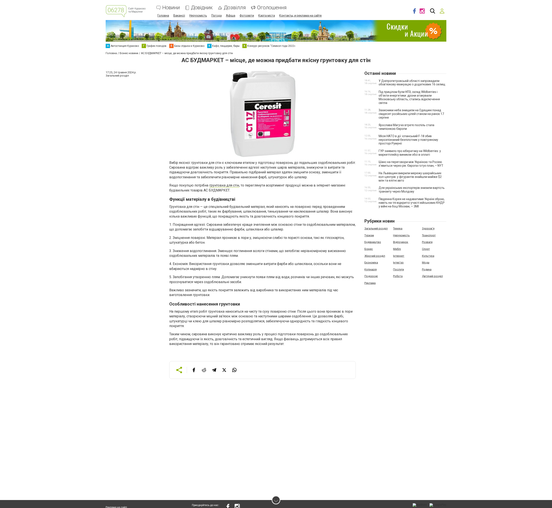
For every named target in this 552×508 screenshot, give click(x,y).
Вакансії (179, 15)
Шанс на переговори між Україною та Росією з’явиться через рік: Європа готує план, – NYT (411, 163)
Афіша (230, 15)
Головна (163, 15)
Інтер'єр (398, 262)
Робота (398, 276)
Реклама (370, 283)
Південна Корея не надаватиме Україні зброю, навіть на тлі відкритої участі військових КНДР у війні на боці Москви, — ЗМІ (412, 202)
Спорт (426, 249)
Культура (428, 255)
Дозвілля (235, 8)
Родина (426, 269)
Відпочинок (400, 242)
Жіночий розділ (374, 255)
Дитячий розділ (432, 276)
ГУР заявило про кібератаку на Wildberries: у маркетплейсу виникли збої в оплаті (410, 152)
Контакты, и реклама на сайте (300, 15)
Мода (425, 262)
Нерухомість (198, 15)
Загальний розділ (376, 228)
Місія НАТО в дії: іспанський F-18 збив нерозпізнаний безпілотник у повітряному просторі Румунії (408, 139)
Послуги (398, 269)
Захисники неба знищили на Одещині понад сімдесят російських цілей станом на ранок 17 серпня (411, 113)
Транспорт (429, 235)
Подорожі (371, 276)
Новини (171, 8)
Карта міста (266, 15)
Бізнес (368, 249)
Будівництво (372, 242)
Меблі (397, 249)
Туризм (369, 235)
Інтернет (398, 255)
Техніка (397, 228)
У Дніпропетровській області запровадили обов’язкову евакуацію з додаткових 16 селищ (412, 82)
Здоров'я (428, 228)
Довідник (202, 8)
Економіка (371, 262)
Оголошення (272, 8)
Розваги (427, 242)
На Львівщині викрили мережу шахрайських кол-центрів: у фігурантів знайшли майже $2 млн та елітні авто (410, 176)
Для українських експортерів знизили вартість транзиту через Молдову (412, 189)
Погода (216, 15)
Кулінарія (370, 269)
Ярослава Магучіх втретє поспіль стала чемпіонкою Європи (406, 126)
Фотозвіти (247, 15)
